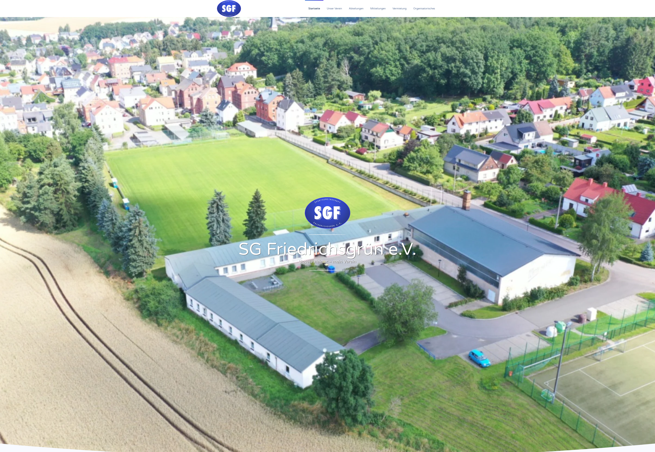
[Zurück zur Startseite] (229, 8)
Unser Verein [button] (334, 8)
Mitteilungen (378, 8)
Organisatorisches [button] (424, 8)
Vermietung (399, 8)
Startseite (314, 8)
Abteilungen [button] (356, 8)
